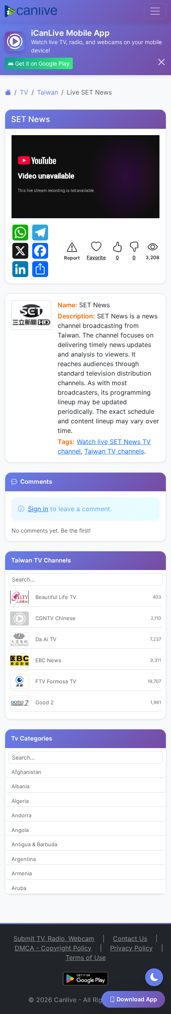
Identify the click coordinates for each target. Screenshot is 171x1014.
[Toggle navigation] (155, 11)
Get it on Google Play (42, 63)
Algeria (20, 801)
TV (24, 92)
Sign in (38, 509)
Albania (20, 786)
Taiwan (47, 92)
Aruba (19, 888)
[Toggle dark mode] (154, 977)
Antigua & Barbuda (34, 844)
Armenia (22, 873)
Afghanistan (26, 772)
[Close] (161, 62)
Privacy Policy (131, 948)
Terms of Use (86, 958)
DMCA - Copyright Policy (53, 948)
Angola (20, 830)
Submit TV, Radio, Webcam (54, 938)
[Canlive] (8, 92)
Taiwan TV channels (114, 451)
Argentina (24, 859)
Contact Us (130, 938)
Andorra (21, 815)
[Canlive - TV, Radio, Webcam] (31, 11)
